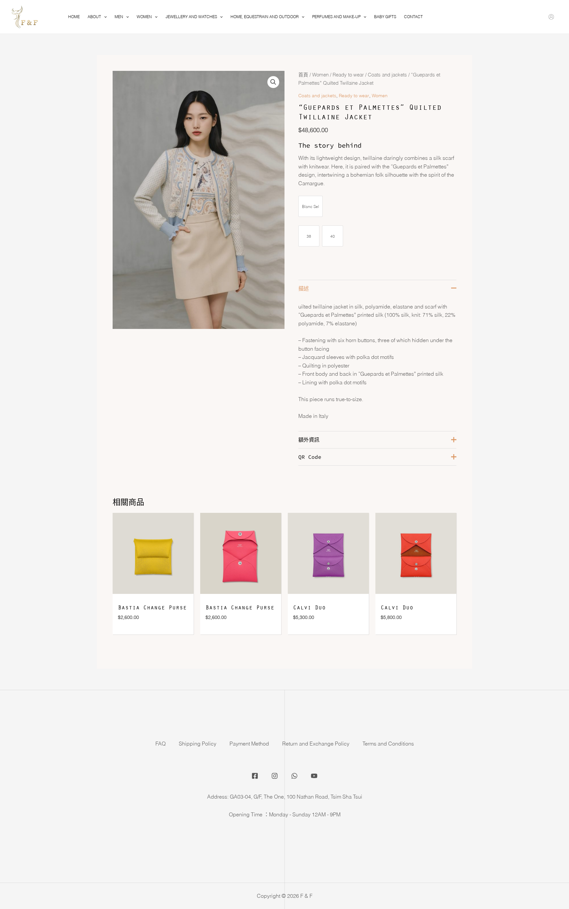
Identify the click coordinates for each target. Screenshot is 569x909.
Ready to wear (348, 75)
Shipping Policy (197, 743)
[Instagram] (274, 776)
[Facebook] (255, 776)
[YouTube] (314, 776)
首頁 (303, 75)
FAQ (160, 743)
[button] (273, 82)
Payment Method (249, 743)
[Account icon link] (551, 17)
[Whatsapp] (294, 776)
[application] (104, 17)
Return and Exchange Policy (315, 743)
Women (320, 75)
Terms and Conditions (388, 743)
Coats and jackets (387, 75)
